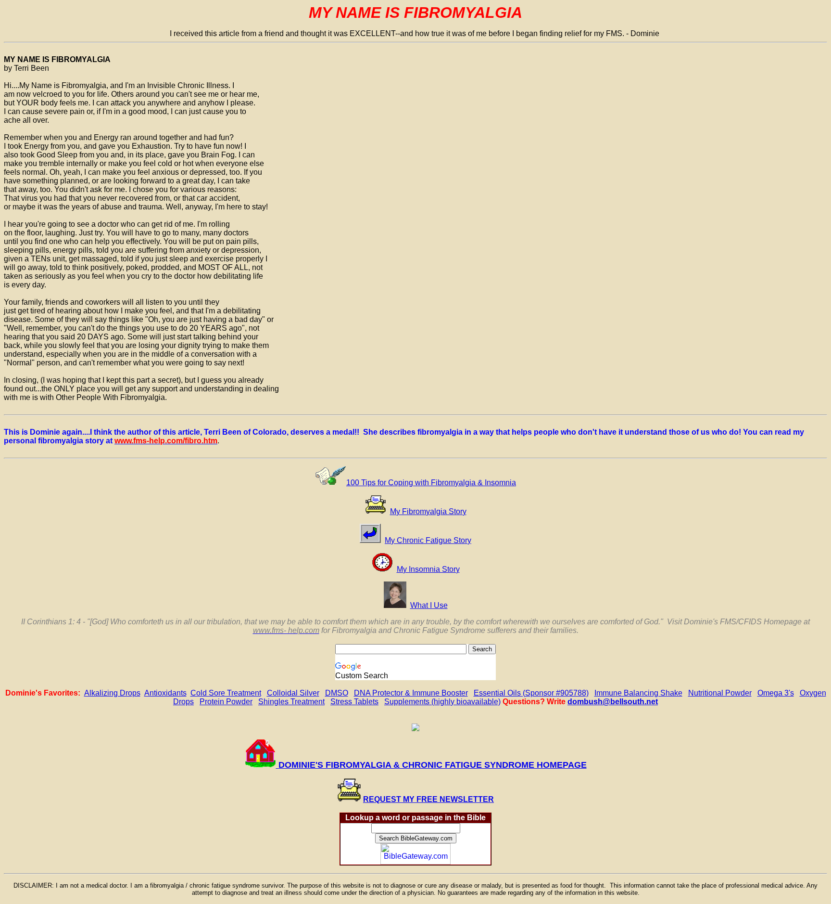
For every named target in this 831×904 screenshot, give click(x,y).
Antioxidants (165, 693)
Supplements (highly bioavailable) (442, 701)
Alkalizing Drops (112, 693)
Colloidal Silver (293, 693)
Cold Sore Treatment (225, 693)
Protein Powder (226, 701)
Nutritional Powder (720, 693)
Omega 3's (775, 693)
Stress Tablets (354, 701)
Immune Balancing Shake (638, 693)
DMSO (336, 693)
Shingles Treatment (291, 701)
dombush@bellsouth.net (612, 701)
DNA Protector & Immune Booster (411, 693)
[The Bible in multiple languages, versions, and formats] (415, 862)
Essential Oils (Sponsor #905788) (531, 693)
